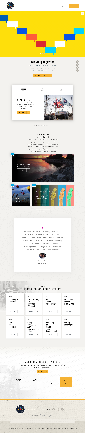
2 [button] (42, 53)
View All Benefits (66, 381)
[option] (42, 34)
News (34, 6)
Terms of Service (57, 421)
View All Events (41, 211)
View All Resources (40, 344)
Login (71, 6)
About (41, 6)
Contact (42, 409)
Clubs (28, 6)
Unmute (82, 13)
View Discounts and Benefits (40, 125)
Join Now (40, 371)
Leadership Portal (32, 409)
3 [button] (44, 53)
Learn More (21, 112)
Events (21, 6)
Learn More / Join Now (40, 75)
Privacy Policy (48, 421)
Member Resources (51, 6)
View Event (21, 170)
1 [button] (40, 53)
